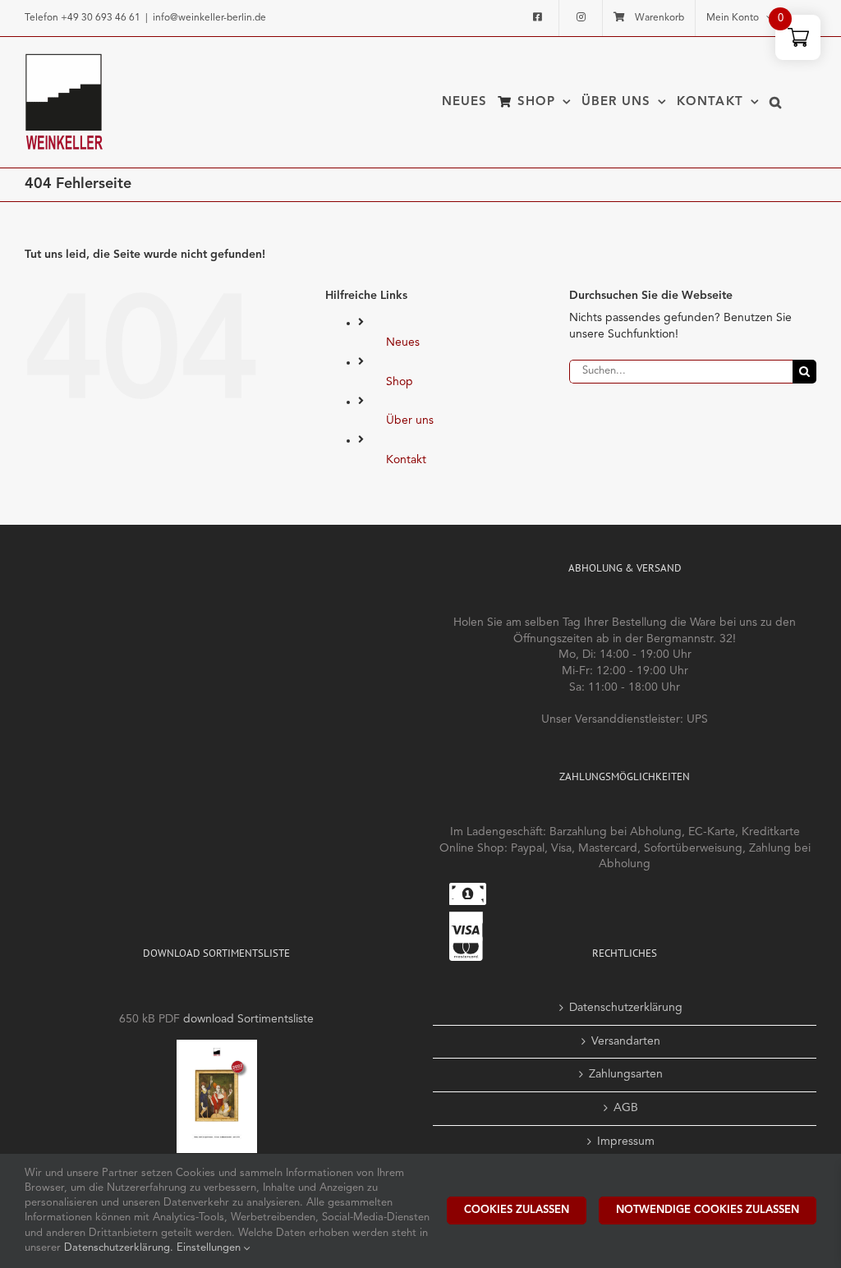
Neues (403, 342)
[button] (776, 102)
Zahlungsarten (626, 1074)
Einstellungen (210, 1248)
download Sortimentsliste (248, 1019)
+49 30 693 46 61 (100, 18)
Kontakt (406, 460)
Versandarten (625, 1041)
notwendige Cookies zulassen (707, 1210)
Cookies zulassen (516, 1210)
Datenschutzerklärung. (120, 1248)
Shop (399, 382)
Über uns (410, 420)
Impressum (626, 1141)
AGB (626, 1108)
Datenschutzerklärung (625, 1007)
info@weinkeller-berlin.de (209, 18)
